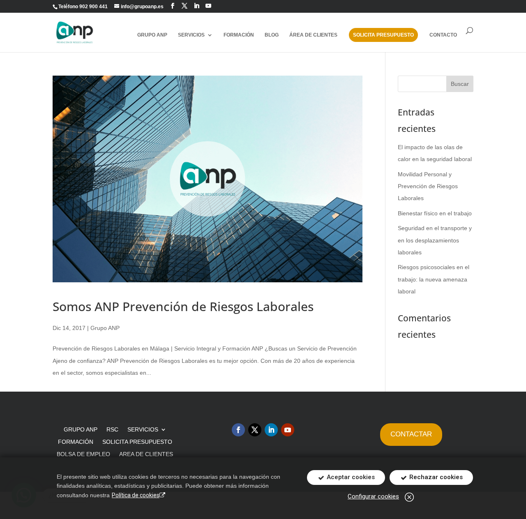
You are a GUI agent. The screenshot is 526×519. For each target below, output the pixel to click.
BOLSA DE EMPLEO (83, 454)
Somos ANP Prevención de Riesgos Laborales (183, 306)
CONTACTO (443, 35)
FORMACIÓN (239, 35)
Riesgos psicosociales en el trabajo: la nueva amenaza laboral (433, 279)
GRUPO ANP (152, 35)
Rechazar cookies (435, 477)
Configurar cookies (373, 496)
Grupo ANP (105, 328)
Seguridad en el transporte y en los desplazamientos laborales (435, 240)
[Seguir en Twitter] (184, 6)
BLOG (272, 35)
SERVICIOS (142, 430)
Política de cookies (135, 495)
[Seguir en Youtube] (287, 429)
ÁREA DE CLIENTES (313, 35)
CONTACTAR (411, 434)
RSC (112, 430)
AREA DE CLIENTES (146, 454)
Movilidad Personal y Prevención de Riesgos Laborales (428, 186)
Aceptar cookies (350, 477)
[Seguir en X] (254, 429)
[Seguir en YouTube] (208, 6)
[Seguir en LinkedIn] (196, 6)
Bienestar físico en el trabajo (435, 213)
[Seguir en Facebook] (172, 6)
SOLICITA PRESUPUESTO (383, 35)
